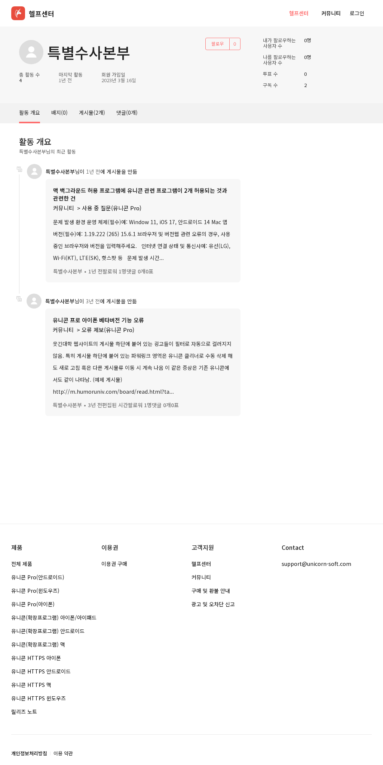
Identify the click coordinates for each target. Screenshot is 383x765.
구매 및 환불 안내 (211, 590)
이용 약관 (63, 753)
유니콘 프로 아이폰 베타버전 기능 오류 (98, 320)
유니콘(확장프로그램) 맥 (38, 644)
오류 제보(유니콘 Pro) (108, 330)
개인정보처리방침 (29, 753)
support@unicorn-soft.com (316, 563)
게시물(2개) (92, 112)
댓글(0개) (127, 112)
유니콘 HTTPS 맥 (31, 684)
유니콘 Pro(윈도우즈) (35, 590)
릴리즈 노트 (24, 711)
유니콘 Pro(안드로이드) (37, 577)
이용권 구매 (114, 563)
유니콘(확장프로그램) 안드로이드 (48, 631)
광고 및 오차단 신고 (213, 604)
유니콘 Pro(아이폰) (33, 604)
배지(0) (59, 112)
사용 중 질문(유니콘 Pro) (111, 208)
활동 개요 (29, 112)
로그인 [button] (357, 13)
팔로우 (217, 43)
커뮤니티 (331, 13)
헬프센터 (299, 13)
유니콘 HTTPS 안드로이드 (41, 671)
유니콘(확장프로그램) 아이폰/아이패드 (53, 617)
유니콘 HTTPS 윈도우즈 (38, 698)
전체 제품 (21, 563)
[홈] (18, 13)
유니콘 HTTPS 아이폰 (36, 658)
